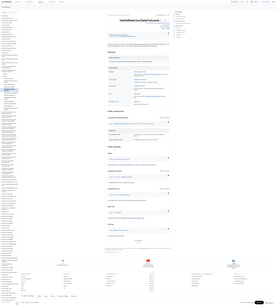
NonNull (112, 101)
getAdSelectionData (139, 79)
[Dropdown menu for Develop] (44, 1)
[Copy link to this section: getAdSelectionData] (122, 171)
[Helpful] (166, 15)
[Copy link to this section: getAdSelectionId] (120, 189)
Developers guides (196, 278)
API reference (6, 7)
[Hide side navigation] (17, 303)
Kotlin (163, 28)
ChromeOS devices (110, 281)
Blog (62, 1)
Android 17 (151, 276)
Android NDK (195, 285)
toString (136, 101)
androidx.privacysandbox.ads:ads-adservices (159, 23)
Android (23, 276)
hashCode (136, 93)
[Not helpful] (168, 15)
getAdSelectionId (139, 86)
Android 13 (151, 285)
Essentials (17, 1)
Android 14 (151, 283)
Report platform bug (239, 276)
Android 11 (151, 290)
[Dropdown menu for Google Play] (56, 1)
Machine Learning (68, 278)
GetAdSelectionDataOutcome (127, 36)
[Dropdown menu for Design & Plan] (35, 1)
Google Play (51, 1)
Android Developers (112, 15)
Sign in (273, 1)
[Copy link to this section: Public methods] (122, 147)
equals (135, 71)
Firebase (53, 296)
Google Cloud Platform (62, 296)
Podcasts (23, 290)
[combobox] (238, 1)
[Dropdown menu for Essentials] (22, 1)
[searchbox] (10, 12)
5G (64, 288)
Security (23, 281)
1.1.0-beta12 (166, 26)
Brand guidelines (35, 302)
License (27, 302)
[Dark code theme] (168, 33)
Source (22, 283)
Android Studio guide (197, 276)
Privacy (65, 285)
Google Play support (239, 281)
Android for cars (110, 283)
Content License (144, 248)
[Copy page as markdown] (165, 20)
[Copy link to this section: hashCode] (116, 207)
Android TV (109, 285)
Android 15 (151, 281)
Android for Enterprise (26, 278)
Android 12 (151, 288)
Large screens (109, 276)
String (117, 101)
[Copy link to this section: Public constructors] (125, 111)
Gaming (66, 276)
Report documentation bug (240, 278)
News (22, 285)
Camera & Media (67, 283)
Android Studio (266, 1)
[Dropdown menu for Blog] (66, 1)
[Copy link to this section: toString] (114, 224)
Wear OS (108, 278)
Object (140, 71)
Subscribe (259, 302)
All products (74, 296)
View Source (165, 25)
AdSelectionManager (160, 44)
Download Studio (196, 283)
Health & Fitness (67, 281)
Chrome (46, 296)
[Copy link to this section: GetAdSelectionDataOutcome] (129, 118)
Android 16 (151, 278)
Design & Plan (29, 1)
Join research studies (239, 283)
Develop (40, 1)
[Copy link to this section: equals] (113, 153)
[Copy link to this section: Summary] (117, 52)
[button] (9, 16)
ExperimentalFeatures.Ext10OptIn (119, 34)
